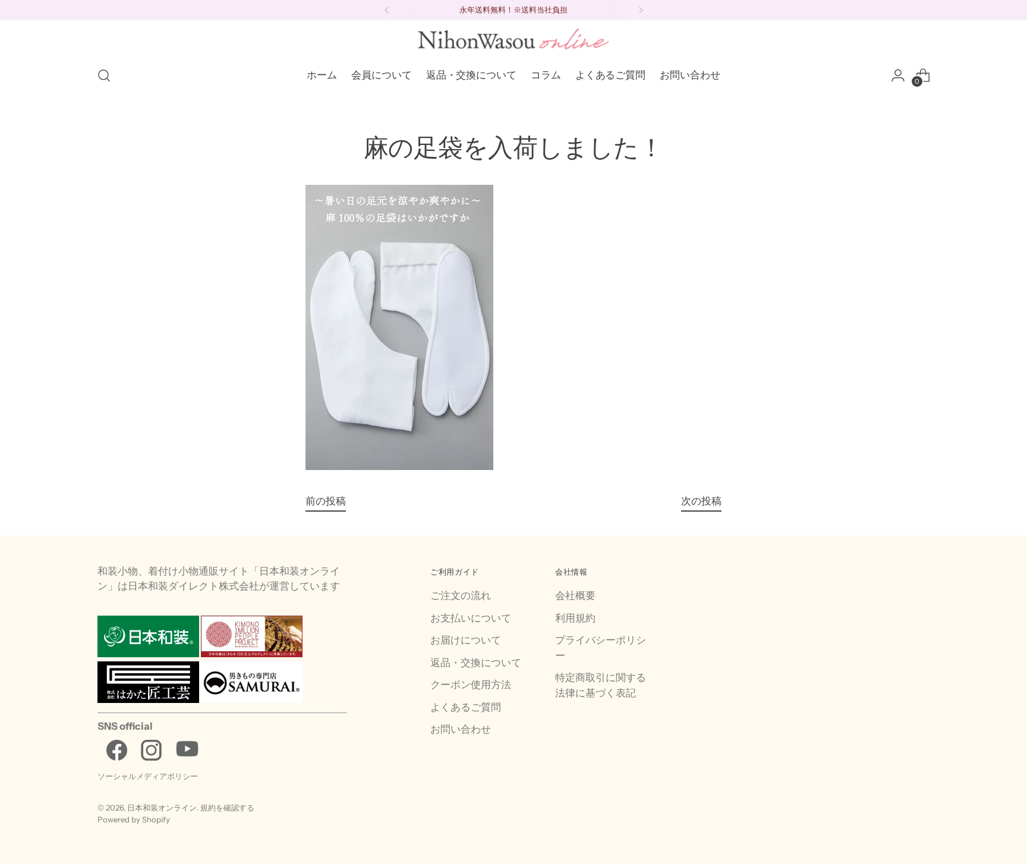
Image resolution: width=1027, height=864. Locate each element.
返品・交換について (475, 663)
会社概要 (575, 595)
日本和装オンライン (162, 807)
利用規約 (575, 618)
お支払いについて (470, 618)
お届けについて (465, 640)
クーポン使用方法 (470, 684)
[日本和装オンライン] (513, 39)
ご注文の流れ (460, 595)
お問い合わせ (460, 729)
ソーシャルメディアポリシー (147, 776)
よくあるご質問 (465, 707)
